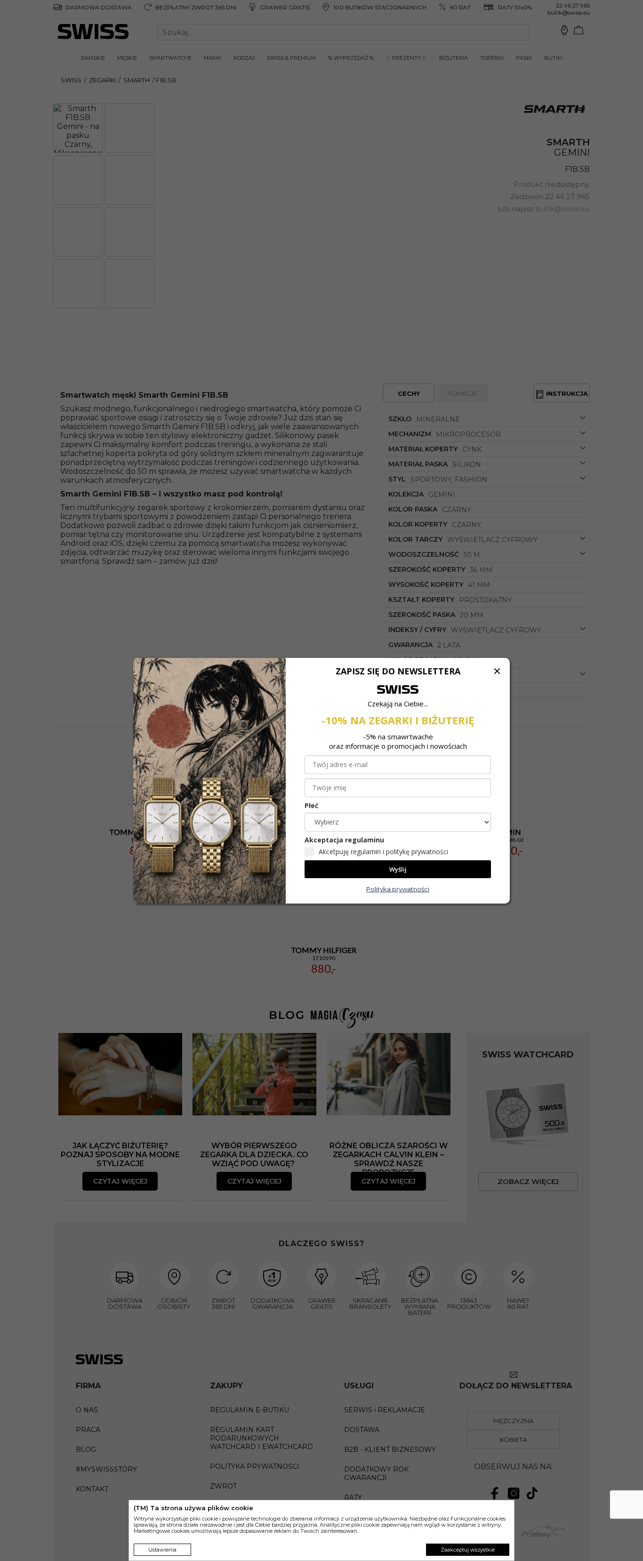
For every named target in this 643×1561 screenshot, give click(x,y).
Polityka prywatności (397, 889)
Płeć (311, 805)
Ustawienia (162, 1549)
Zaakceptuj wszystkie (468, 1549)
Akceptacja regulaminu (344, 839)
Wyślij (398, 869)
